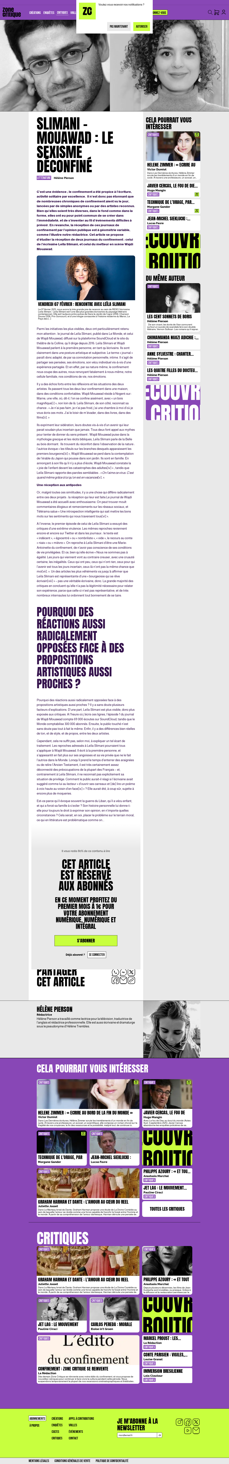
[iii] (66, 453)
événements (76, 1432)
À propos (34, 1425)
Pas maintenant (119, 26)
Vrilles (73, 1425)
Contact (73, 1438)
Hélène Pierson (64, 178)
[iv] (109, 468)
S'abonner (86, 940)
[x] (196, 1422)
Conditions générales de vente (72, 1461)
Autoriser (141, 26)
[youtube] (188, 1430)
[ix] (80, 788)
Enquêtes (57, 1425)
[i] (53, 403)
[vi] (104, 516)
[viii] (50, 581)
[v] (100, 477)
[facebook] (188, 1422)
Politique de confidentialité (112, 1461)
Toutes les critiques (167, 1208)
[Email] (196, 1430)
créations (57, 1419)
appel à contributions (81, 1419)
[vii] (44, 571)
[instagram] (179, 1422)
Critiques (57, 1438)
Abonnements (37, 1419)
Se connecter (97, 955)
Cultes (55, 1432)
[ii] (45, 417)
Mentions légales (39, 1461)
